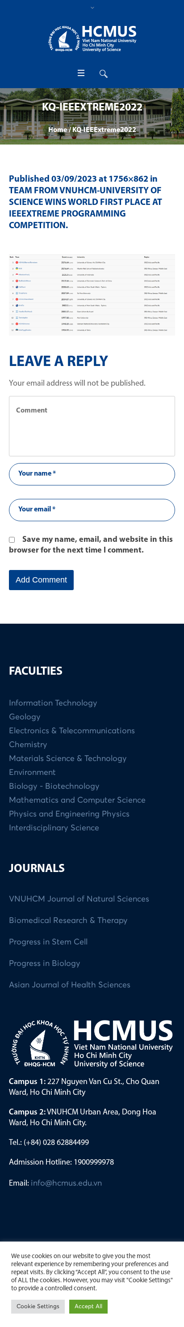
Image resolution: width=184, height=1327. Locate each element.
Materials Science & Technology (68, 759)
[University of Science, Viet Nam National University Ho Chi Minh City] (92, 38)
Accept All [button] (88, 1307)
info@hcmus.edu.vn (66, 1183)
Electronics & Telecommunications (72, 731)
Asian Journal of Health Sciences (69, 985)
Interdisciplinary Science (54, 828)
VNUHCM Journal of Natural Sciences (79, 899)
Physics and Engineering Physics (69, 814)
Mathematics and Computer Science (77, 800)
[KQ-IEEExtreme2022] (92, 295)
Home (57, 130)
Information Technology (53, 703)
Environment (32, 773)
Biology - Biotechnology (54, 787)
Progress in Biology (44, 964)
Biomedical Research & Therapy (68, 921)
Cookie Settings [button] (38, 1307)
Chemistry (28, 745)
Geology (25, 717)
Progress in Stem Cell (48, 942)
